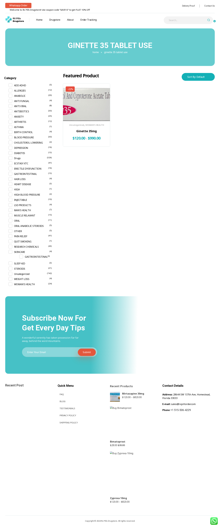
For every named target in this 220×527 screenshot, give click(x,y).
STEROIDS (19, 268)
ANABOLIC (20, 96)
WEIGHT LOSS (21, 279)
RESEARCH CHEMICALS (26, 246)
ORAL (17, 220)
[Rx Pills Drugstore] (14, 19)
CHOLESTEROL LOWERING (28, 142)
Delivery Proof (188, 5)
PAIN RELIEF (20, 236)
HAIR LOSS (20, 179)
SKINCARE (19, 252)
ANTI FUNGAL (21, 101)
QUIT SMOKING (22, 241)
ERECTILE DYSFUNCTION (27, 168)
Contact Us (209, 5)
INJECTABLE (20, 200)
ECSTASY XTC (21, 163)
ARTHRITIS (20, 122)
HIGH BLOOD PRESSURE (27, 194)
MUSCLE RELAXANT (24, 215)
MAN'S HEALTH (22, 210)
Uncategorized (76, 125)
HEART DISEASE (22, 184)
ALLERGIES (20, 90)
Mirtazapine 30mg (133, 393)
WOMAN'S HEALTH (94, 125)
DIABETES (19, 153)
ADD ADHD (20, 85)
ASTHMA (19, 127)
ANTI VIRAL (20, 106)
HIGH (17, 189)
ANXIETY (19, 116)
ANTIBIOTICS (21, 111)
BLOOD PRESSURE (24, 137)
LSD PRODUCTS (22, 205)
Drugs (17, 158)
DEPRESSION (21, 148)
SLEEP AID (19, 263)
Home (95, 52)
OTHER (18, 231)
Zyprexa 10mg (118, 498)
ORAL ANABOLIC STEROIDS (29, 226)
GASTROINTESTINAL (25, 174)
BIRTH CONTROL (23, 132)
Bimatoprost (117, 441)
